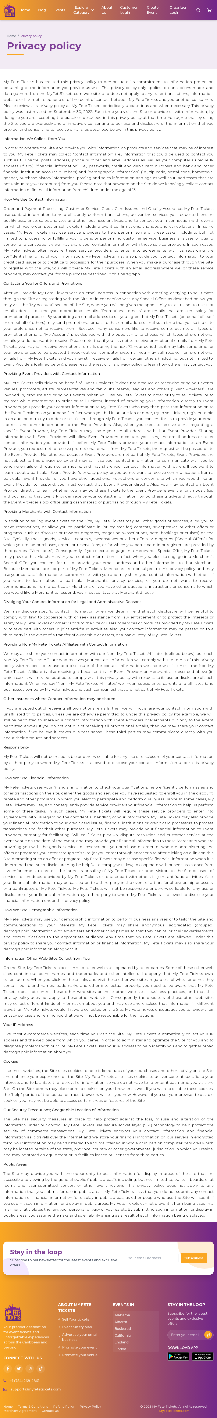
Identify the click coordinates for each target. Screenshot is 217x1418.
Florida (120, 1349)
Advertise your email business (79, 1337)
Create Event (153, 10)
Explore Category (81, 10)
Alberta (120, 1322)
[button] (83, 10)
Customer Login (129, 10)
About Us (107, 10)
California (122, 1335)
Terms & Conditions (33, 1406)
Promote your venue (79, 1355)
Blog (42, 10)
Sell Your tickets (75, 1319)
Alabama (122, 1315)
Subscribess (193, 1258)
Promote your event (79, 1347)
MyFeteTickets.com (174, 1411)
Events (59, 10)
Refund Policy (64, 1406)
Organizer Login (178, 10)
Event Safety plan (77, 1327)
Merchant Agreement (20, 1411)
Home (24, 10)
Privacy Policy (90, 1406)
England (121, 1342)
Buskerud (122, 1329)
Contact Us (50, 1411)
